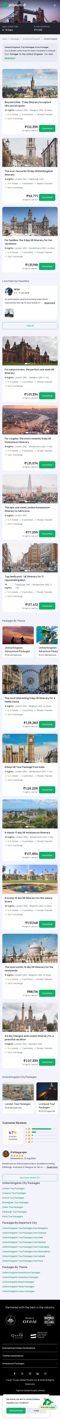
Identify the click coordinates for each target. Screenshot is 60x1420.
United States (16, 1410)
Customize (47, 128)
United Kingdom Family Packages (18, 1286)
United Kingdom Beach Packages (18, 1281)
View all (30, 325)
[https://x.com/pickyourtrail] (22, 1373)
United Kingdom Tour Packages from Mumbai (24, 1242)
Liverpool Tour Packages (14, 1193)
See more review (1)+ (30, 1177)
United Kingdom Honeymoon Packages (21, 1272)
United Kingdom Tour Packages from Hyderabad (25, 1246)
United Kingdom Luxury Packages (18, 1291)
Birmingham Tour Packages (15, 1202)
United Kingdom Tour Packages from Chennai (24, 1232)
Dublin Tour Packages (12, 1207)
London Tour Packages (13, 1188)
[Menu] (55, 5)
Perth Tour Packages (12, 1216)
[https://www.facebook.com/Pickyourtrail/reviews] (14, 1373)
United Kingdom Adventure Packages (20, 1277)
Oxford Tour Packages (13, 1197)
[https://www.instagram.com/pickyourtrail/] (30, 1373)
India (36, 1410)
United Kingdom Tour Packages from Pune (22, 1260)
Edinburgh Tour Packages (14, 1211)
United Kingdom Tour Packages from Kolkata (23, 1256)
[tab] (26, 96)
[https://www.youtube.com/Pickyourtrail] (45, 1373)
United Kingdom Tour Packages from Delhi (22, 1237)
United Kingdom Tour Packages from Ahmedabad (26, 1251)
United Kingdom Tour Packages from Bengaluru (25, 1228)
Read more (10, 58)
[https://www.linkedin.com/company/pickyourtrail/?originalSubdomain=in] (38, 1373)
